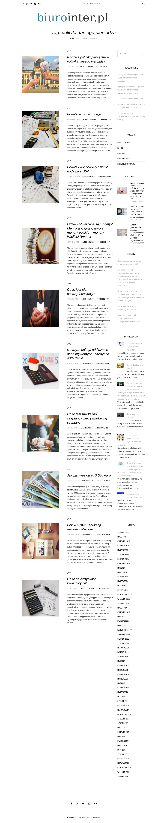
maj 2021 (121, 661)
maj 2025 (121, 568)
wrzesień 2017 (123, 719)
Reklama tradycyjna (126, 164)
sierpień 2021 (122, 656)
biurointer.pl (103, 67)
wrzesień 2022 (123, 634)
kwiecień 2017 (123, 741)
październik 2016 (124, 767)
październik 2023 (124, 594)
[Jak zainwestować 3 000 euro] (40, 489)
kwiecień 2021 (123, 665)
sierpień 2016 (122, 776)
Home (72, 38)
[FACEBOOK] (23, 4)
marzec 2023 (122, 625)
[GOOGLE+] (27, 4)
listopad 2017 (123, 710)
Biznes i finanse (86, 67)
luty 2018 (121, 696)
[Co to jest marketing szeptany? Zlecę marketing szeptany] (40, 433)
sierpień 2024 (123, 576)
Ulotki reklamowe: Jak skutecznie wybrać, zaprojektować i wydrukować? (130, 318)
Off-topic (121, 153)
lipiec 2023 (122, 608)
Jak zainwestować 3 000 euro (89, 475)
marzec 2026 (122, 550)
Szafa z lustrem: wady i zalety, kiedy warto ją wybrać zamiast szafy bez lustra (137, 211)
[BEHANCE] (39, 4)
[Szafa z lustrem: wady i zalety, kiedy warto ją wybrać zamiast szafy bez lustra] (122, 211)
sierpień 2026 (123, 532)
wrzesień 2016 (123, 772)
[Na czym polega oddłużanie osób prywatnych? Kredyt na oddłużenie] (40, 371)
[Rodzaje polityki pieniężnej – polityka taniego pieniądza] (40, 74)
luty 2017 (121, 750)
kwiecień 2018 (123, 687)
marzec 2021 (122, 670)
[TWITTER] (31, 4)
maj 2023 (121, 616)
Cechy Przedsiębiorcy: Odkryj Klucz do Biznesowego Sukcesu (130, 78)
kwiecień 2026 (123, 545)
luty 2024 (121, 585)
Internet (121, 148)
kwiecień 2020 (123, 674)
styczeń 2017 (123, 754)
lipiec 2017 (121, 727)
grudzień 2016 (123, 758)
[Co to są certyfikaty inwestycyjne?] (40, 598)
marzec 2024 (122, 581)
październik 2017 (124, 714)
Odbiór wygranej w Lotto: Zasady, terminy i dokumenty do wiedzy (131, 116)
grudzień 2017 (123, 705)
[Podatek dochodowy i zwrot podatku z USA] (40, 184)
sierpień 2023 (123, 603)
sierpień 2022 (123, 639)
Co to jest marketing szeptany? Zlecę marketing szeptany (87, 418)
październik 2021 (124, 652)
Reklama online (86, 428)
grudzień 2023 (123, 590)
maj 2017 (121, 736)
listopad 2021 (123, 647)
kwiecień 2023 (123, 621)
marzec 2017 (122, 745)
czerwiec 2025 (123, 563)
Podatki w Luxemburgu (84, 114)
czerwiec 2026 (123, 541)
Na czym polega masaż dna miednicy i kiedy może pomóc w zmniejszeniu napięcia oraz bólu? (137, 191)
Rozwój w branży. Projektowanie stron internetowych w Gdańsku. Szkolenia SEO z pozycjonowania (130, 469)
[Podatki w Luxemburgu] (40, 129)
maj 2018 (121, 683)
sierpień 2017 (122, 723)
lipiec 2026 (122, 537)
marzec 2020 (122, 679)
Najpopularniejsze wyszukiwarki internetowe (134, 346)
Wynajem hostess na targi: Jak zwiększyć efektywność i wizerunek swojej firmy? (130, 90)
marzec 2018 (122, 692)
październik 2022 (124, 630)
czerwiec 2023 (123, 612)
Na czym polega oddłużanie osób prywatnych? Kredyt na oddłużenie (88, 354)
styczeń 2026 (123, 554)
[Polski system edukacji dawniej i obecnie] (40, 541)
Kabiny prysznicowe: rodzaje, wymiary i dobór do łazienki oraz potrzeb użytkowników (137, 233)
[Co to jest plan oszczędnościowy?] (40, 308)
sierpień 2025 (123, 559)
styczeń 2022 (123, 643)
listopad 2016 (123, 763)
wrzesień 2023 (123, 599)
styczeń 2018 (123, 701)
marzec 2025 (122, 572)
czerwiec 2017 (123, 732)
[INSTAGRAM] (35, 4)
